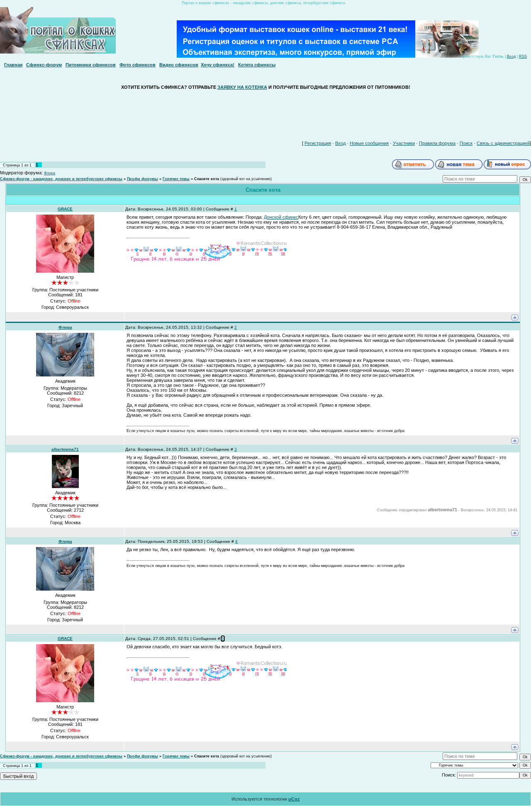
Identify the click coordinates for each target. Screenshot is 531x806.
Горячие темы (176, 179)
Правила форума (437, 143)
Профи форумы (142, 179)
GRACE (65, 209)
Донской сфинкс (281, 217)
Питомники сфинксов (91, 64)
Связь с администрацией (503, 143)
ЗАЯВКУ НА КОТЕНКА (242, 87)
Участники (404, 143)
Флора (49, 173)
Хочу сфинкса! (217, 64)
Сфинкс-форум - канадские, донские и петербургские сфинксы (61, 179)
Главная (13, 64)
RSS (523, 56)
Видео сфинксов (178, 64)
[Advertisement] (265, 113)
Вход (511, 56)
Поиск (466, 143)
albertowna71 (65, 449)
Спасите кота (206, 179)
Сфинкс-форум (44, 64)
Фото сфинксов (137, 64)
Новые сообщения (369, 143)
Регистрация (317, 143)
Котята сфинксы (256, 64)
